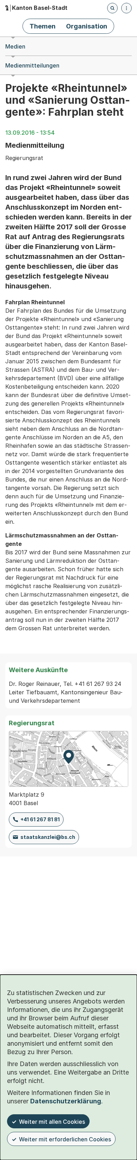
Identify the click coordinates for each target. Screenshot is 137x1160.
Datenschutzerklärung (65, 1101)
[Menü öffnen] (126, 8)
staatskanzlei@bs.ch (47, 837)
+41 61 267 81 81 (40, 819)
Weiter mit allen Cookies (52, 1121)
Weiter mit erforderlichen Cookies (65, 1139)
